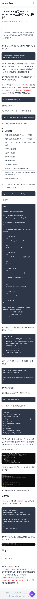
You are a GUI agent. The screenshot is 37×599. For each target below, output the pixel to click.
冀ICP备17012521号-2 (22, 596)
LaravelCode (7, 3)
